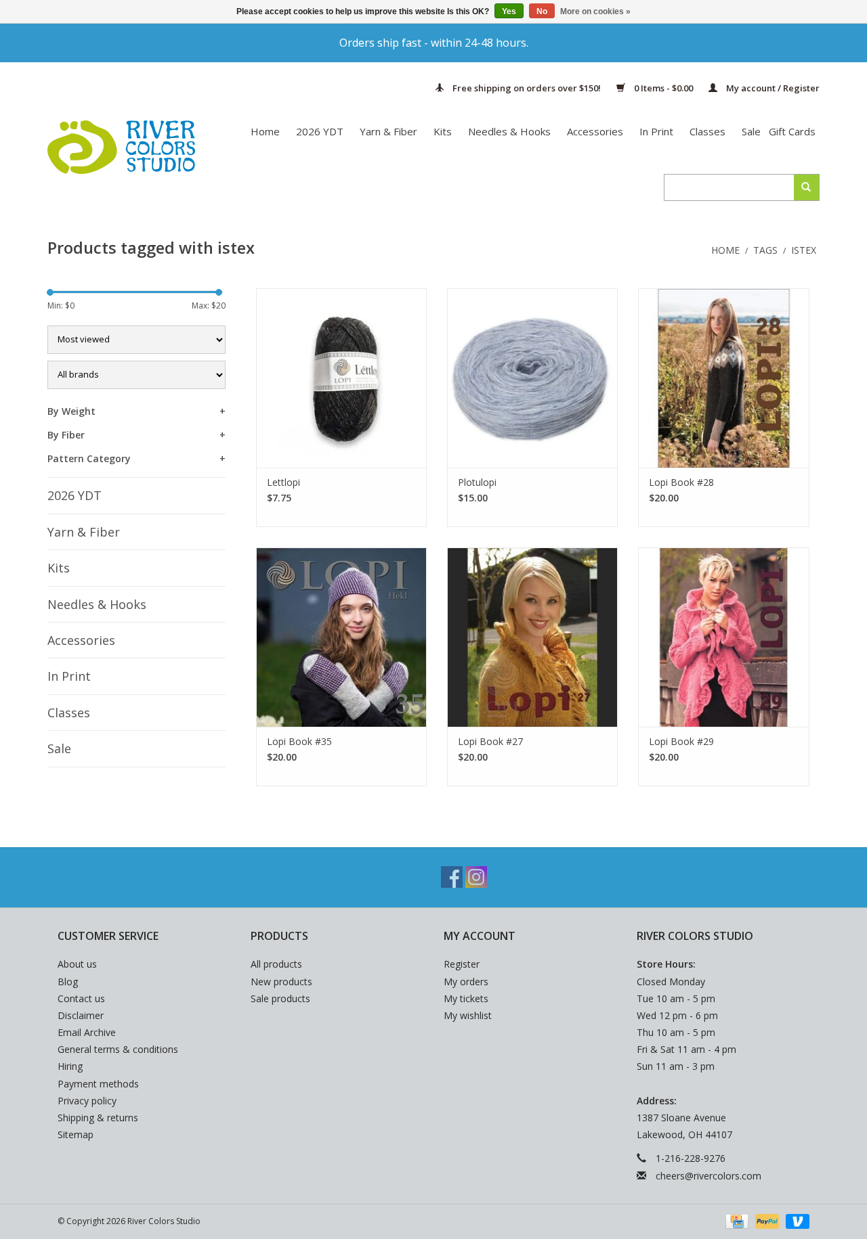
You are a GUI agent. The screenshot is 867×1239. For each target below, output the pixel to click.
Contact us (81, 998)
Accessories (595, 131)
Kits (443, 131)
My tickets (466, 998)
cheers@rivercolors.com (708, 1175)
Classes (707, 131)
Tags (765, 250)
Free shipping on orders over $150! (526, 88)
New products (281, 981)
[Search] (806, 187)
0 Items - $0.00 (663, 88)
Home (265, 131)
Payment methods (98, 1083)
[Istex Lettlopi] (341, 378)
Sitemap (75, 1134)
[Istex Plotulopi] (532, 378)
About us (77, 964)
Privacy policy (87, 1100)
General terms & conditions (118, 1049)
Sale (751, 131)
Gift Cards (792, 131)
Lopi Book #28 (681, 482)
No (541, 11)
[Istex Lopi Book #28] (723, 378)
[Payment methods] (735, 1220)
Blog (68, 981)
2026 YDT (319, 131)
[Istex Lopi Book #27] (532, 637)
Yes (509, 11)
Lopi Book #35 (299, 741)
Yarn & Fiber (388, 131)
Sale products (280, 998)
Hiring (70, 1066)
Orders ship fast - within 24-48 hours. (433, 42)
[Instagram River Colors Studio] (476, 877)
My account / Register (772, 88)
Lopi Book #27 (490, 741)
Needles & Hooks (509, 131)
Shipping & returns (98, 1117)
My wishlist (468, 1015)
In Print (656, 131)
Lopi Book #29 (681, 741)
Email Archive (87, 1032)
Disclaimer (81, 1015)
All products (276, 964)
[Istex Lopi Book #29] (723, 637)
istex (803, 250)
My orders (466, 981)
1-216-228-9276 (690, 1158)
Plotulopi (477, 482)
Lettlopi (283, 482)
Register (462, 964)
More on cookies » (595, 11)
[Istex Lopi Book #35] (341, 637)
